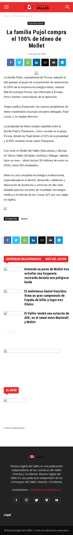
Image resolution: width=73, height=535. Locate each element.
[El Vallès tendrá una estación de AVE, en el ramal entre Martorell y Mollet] (13, 317)
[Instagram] (26, 500)
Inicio (6, 16)
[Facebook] (16, 500)
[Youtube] (56, 500)
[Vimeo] (46, 500)
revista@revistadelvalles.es (45, 490)
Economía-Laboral (22, 16)
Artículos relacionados (23, 259)
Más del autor (55, 259)
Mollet (24, 218)
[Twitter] (36, 500)
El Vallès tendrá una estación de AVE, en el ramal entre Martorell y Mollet (46, 317)
